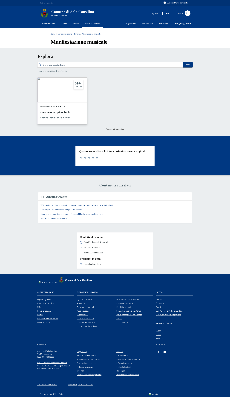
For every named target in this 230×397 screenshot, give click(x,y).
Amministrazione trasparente (128, 359)
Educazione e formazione (87, 326)
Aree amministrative (45, 303)
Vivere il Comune (92, 23)
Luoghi (158, 330)
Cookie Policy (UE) (123, 366)
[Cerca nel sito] (187, 13)
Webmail (80, 370)
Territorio (159, 338)
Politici (40, 314)
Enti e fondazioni (44, 310)
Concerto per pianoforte (55, 112)
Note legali (120, 370)
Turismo (119, 318)
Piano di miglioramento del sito (80, 384)
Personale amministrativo (47, 318)
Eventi (158, 334)
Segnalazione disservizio (86, 363)
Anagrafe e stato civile (86, 307)
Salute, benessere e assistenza (128, 310)
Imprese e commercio (124, 303)
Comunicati (160, 303)
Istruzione (163, 23)
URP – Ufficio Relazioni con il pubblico (52, 362)
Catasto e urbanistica (85, 318)
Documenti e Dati (44, 322)
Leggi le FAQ (82, 351)
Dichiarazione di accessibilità (127, 374)
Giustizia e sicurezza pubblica (127, 299)
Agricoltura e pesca (84, 299)
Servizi (76, 23)
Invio (188, 65)
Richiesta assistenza (85, 366)
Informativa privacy (124, 363)
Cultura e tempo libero (86, 322)
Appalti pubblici (83, 310)
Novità (64, 23)
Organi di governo (44, 299)
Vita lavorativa (122, 322)
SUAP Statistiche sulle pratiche (168, 314)
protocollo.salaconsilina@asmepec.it (55, 365)
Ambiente (81, 303)
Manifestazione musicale (52, 107)
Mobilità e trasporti (123, 307)
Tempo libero (147, 23)
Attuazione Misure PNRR (47, 384)
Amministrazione (47, 23)
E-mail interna (122, 355)
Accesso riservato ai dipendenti (89, 374)
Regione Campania (46, 3)
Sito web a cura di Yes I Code (51, 394)
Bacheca (119, 351)
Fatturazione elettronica (86, 355)
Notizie (158, 299)
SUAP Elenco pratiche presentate (169, 310)
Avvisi (158, 307)
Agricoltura (131, 23)
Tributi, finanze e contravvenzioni (129, 314)
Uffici (39, 307)
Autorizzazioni (82, 314)
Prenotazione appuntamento (88, 359)
